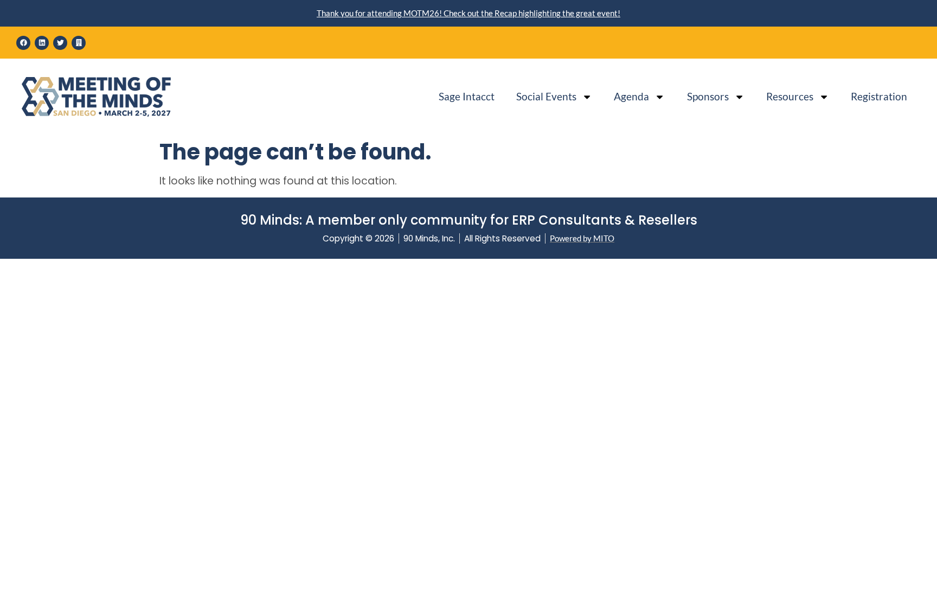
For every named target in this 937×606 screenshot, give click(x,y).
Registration (879, 96)
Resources (789, 96)
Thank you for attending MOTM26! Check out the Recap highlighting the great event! (468, 13)
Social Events (546, 96)
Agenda (631, 96)
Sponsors (708, 96)
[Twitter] (60, 43)
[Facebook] (23, 43)
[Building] (79, 43)
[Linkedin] (42, 43)
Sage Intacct (467, 96)
